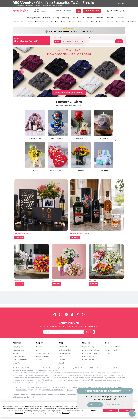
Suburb (91, 38)
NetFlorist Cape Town (89, 353)
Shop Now (19, 237)
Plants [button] (30, 22)
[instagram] (60, 314)
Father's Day (101, 387)
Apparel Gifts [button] (108, 22)
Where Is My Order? (93, 11)
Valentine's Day (78, 387)
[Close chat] (130, 391)
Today (57, 41)
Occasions (62, 363)
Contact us (40, 347)
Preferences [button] (65, 413)
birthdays (119, 387)
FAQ (37, 350)
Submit (89, 332)
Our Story (108, 353)
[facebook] (54, 314)
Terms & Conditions (20, 360)
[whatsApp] (83, 314)
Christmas (111, 387)
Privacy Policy (17, 363)
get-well (70, 390)
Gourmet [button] (72, 22)
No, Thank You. (113, 405)
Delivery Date (58, 38)
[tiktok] (72, 314)
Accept (127, 410)
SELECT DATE (79, 41)
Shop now (19, 284)
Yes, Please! (95, 405)
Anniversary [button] (100, 18)
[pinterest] (66, 314)
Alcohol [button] (63, 22)
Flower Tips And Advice (113, 347)
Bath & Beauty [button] (96, 22)
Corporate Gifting (88, 347)
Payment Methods (42, 353)
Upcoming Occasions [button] (33, 18)
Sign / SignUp (114, 11)
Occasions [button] (46, 18)
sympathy (46, 390)
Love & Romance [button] (87, 18)
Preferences (93, 410)
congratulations (56, 390)
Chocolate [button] (54, 22)
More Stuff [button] (132, 22)
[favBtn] (120, 10)
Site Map (39, 360)
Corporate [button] (120, 18)
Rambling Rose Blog (111, 350)
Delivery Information (43, 357)
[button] (21, 72)
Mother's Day (90, 387)
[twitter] (78, 314)
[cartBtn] (124, 10)
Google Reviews (41, 395)
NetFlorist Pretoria (88, 360)
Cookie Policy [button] (19, 413)
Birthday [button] (56, 18)
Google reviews (107, 368)
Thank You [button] (110, 18)
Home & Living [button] (83, 22)
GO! (119, 41)
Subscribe (121, 3)
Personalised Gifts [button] (41, 22)
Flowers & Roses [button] (19, 22)
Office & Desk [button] (120, 22)
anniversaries (21, 390)
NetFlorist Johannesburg (90, 350)
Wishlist (15, 353)
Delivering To (38, 9)
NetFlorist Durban (88, 357)
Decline (110, 410)
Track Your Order (19, 350)
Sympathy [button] (65, 18)
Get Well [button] (75, 18)
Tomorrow (67, 41)
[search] (78, 11)
